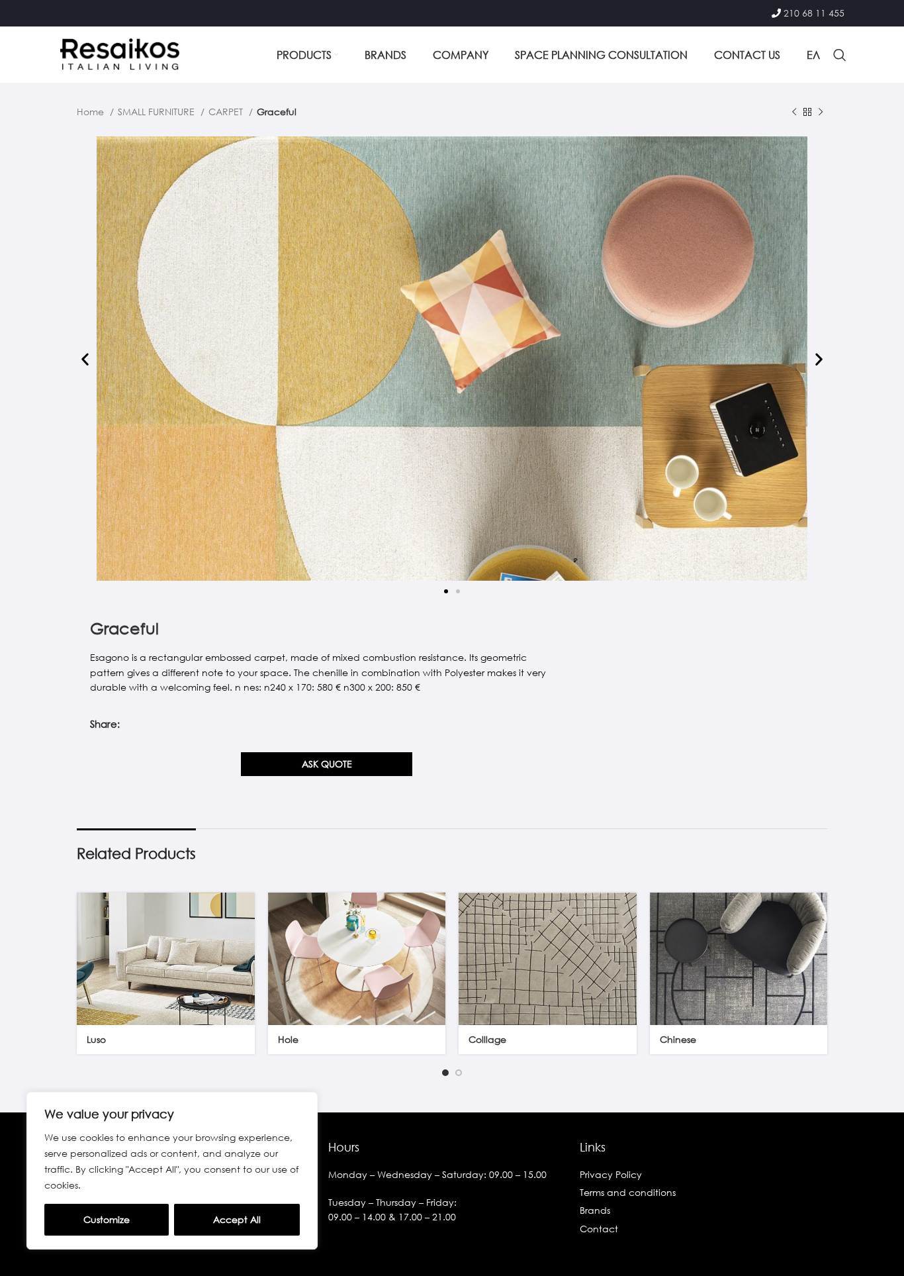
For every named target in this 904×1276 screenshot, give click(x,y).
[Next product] (820, 112)
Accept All (237, 1219)
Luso (96, 1039)
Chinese (678, 1039)
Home (92, 111)
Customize (106, 1219)
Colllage (487, 1039)
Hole (288, 1039)
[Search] (840, 55)
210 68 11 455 (814, 13)
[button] (85, 359)
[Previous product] (794, 112)
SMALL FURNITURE (157, 111)
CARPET (227, 111)
